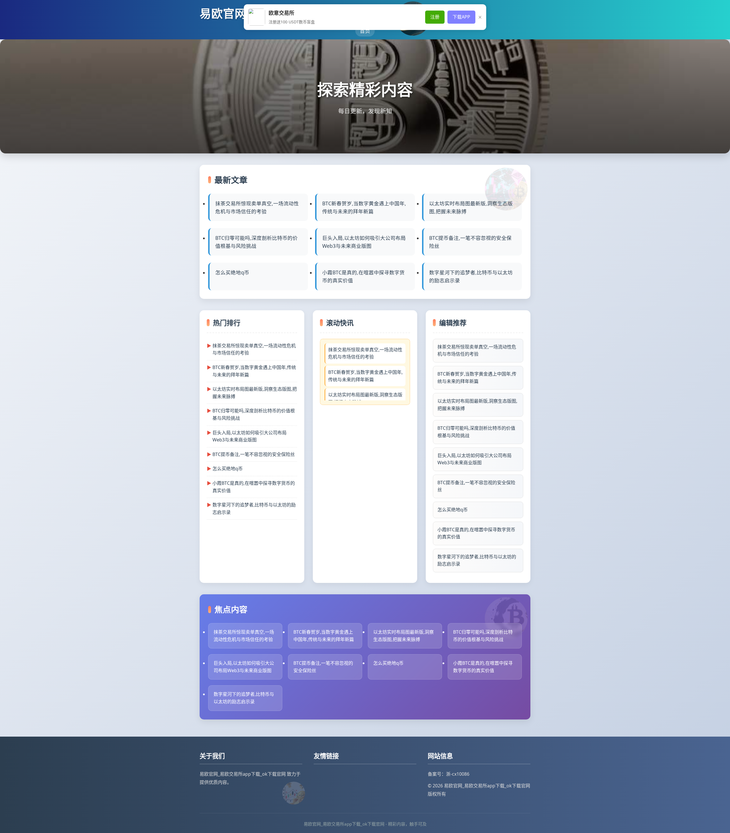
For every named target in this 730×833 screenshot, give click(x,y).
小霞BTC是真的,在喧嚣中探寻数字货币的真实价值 (363, 276)
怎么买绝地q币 (232, 272)
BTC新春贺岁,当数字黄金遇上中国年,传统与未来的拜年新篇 (364, 207)
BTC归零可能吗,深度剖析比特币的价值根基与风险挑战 (256, 241)
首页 (365, 30)
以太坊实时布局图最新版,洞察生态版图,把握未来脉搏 (471, 207)
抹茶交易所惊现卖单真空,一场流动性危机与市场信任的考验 (257, 207)
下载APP (461, 17)
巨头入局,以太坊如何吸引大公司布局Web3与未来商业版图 (364, 241)
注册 (434, 17)
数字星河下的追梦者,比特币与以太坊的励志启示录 (471, 276)
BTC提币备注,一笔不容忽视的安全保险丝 (470, 241)
